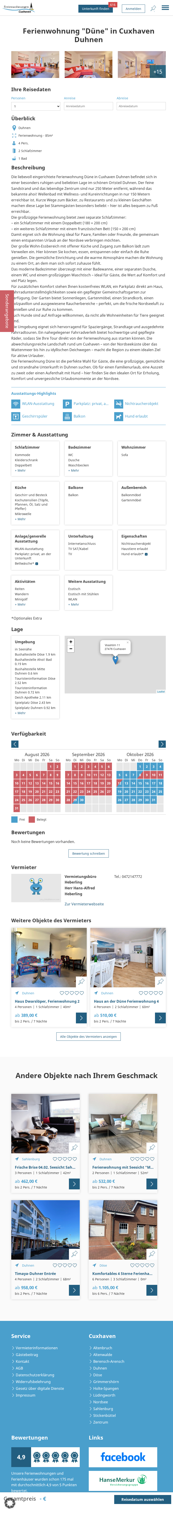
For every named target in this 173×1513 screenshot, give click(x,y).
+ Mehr (20, 470)
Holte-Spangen (106, 1388)
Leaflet (161, 691)
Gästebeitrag (27, 1354)
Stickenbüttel (104, 1415)
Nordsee (100, 1401)
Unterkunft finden (97, 8)
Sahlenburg (103, 1408)
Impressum (25, 1395)
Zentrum (100, 1422)
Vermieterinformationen (37, 1347)
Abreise (122, 98)
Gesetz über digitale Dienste (40, 1388)
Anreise (69, 98)
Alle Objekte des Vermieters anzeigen (88, 1036)
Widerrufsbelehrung (33, 1381)
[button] (10, 1503)
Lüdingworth (104, 1395)
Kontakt (22, 1361)
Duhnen (100, 1368)
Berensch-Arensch (108, 1361)
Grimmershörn (106, 1381)
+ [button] (70, 642)
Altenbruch (102, 1347)
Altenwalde (102, 1354)
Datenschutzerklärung (35, 1374)
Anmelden (133, 9)
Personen (18, 98)
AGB (19, 1368)
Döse (97, 1374)
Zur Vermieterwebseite (84, 904)
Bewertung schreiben (88, 853)
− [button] (70, 649)
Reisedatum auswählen (142, 1499)
